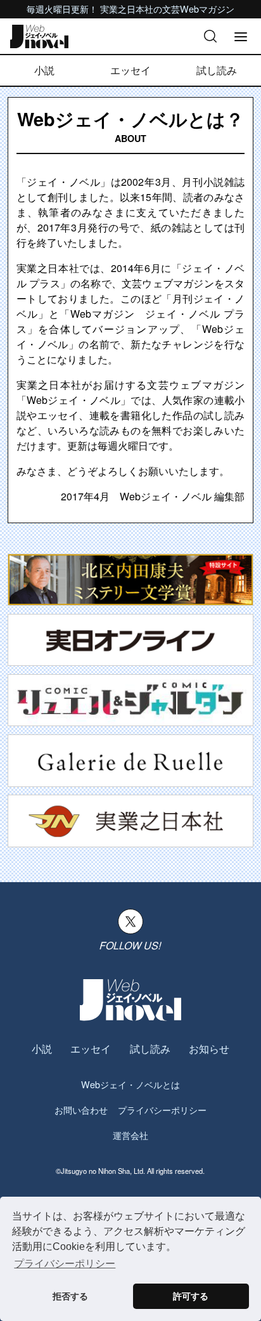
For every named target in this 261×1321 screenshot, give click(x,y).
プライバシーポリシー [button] (64, 1263)
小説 (44, 70)
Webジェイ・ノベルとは (130, 1084)
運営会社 (130, 1135)
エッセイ (130, 70)
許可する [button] (190, 1296)
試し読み (216, 70)
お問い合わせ (81, 1109)
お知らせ (209, 1048)
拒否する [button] (70, 1296)
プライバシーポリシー (162, 1109)
